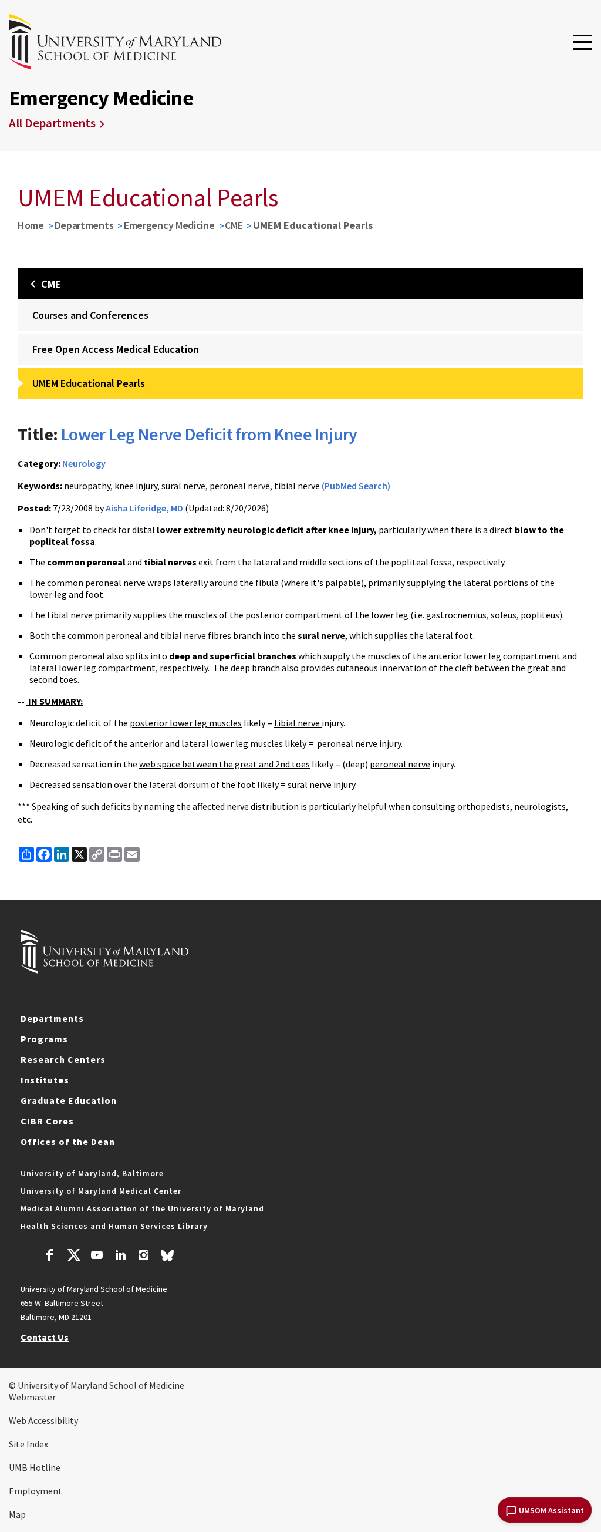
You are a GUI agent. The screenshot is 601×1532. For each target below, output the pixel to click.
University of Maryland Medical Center (101, 1191)
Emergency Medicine (169, 225)
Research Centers (63, 1059)
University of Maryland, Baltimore (92, 1173)
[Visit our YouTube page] (97, 1256)
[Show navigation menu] (582, 42)
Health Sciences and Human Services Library (114, 1226)
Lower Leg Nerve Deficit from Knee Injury (209, 434)
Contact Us (45, 1337)
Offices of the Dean (68, 1141)
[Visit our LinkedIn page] (120, 1256)
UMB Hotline (34, 1467)
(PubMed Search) (356, 485)
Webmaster (32, 1397)
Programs (44, 1039)
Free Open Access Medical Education (115, 349)
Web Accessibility (43, 1420)
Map (17, 1514)
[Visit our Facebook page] (50, 1256)
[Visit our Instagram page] (143, 1256)
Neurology (84, 463)
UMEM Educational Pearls (88, 383)
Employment (35, 1491)
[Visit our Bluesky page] (167, 1258)
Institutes (45, 1080)
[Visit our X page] (73, 1256)
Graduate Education (69, 1100)
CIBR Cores (47, 1121)
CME (233, 225)
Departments (84, 225)
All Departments (52, 123)
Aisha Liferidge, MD (144, 508)
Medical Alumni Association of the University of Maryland (142, 1208)
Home (31, 225)
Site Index (28, 1444)
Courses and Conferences (90, 315)
